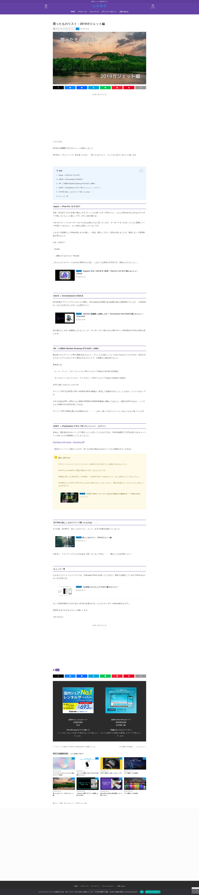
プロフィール (82, 11)
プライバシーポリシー (109, 11)
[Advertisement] (99, 116)
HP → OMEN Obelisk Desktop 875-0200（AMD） (77, 183)
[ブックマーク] (93, 87)
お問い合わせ (124, 11)
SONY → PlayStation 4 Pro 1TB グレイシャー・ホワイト (79, 187)
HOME (73, 11)
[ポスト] (58, 87)
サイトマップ (94, 11)
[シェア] (81, 87)
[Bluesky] (70, 87)
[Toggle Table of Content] (140, 170)
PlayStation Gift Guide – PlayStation (67, 442)
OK (142, 892)
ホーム (57, 803)
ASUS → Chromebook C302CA (70, 179)
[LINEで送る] (105, 87)
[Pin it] (128, 87)
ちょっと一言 (63, 196)
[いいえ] (196, 892)
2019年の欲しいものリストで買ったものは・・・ (77, 192)
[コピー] (140, 87)
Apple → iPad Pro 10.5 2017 (69, 175)
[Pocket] (117, 87)
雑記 (77, 29)
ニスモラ (99, 5)
